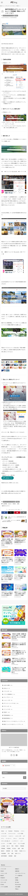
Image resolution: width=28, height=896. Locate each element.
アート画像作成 (18, 875)
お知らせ (7, 688)
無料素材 (10, 856)
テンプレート (8, 838)
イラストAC (8, 691)
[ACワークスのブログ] (14, 2)
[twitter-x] (14, 755)
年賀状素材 (3, 853)
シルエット (11, 836)
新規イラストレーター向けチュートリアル (14, 721)
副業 (19, 848)
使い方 (9, 503)
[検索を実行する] (24, 777)
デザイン (15, 838)
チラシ (2, 838)
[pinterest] (17, 755)
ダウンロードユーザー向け (8, 15)
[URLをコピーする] (24, 512)
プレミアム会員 (21, 843)
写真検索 (3, 848)
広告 (9, 853)
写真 (12, 846)
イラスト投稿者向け (9, 694)
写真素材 (8, 848)
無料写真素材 (4, 856)
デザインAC (7, 706)
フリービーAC (8, 709)
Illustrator (10, 831)
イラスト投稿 (20, 833)
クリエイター (4, 836)
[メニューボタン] (2, 2)
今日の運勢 (17, 886)
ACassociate (18, 884)
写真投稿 (22, 846)
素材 (15, 856)
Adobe (2, 831)
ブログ (14, 843)
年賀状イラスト (22, 851)
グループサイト (8, 697)
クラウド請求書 (4, 886)
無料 (18, 503)
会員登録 (5, 503)
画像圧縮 (17, 871)
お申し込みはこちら (7, 478)
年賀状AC (3, 877)
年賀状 (16, 851)
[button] (4, 512)
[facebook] (11, 755)
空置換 (16, 880)
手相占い (17, 889)
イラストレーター (12, 833)
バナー (21, 841)
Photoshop (16, 831)
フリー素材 (9, 843)
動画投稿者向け (8, 718)
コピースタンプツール (20, 873)
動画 (23, 848)
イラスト (22, 831)
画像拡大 (17, 868)
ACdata (2, 884)
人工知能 (3, 846)
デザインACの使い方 (5, 841)
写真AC (16, 15)
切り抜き (14, 848)
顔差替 (16, 877)
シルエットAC (8, 700)
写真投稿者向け (8, 715)
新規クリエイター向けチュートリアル (13, 724)
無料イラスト (18, 853)
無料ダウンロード (5, 505)
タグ (24, 836)
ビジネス (3, 843)
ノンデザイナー (15, 841)
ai (6, 831)
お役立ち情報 (8, 685)
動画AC (2, 851)
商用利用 (8, 851)
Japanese (7, 765)
